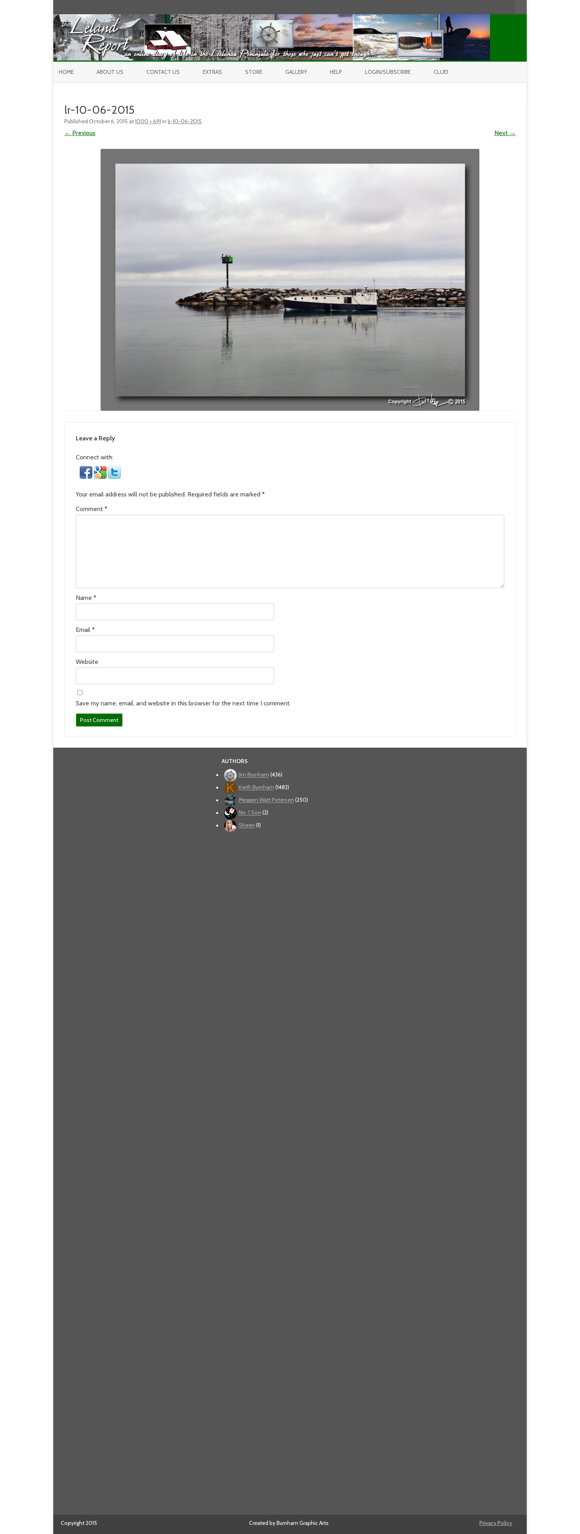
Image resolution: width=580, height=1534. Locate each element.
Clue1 (441, 71)
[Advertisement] (290, 1170)
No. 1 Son (250, 812)
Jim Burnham (254, 774)
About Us (110, 71)
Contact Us (163, 71)
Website (87, 661)
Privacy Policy (495, 1522)
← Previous (79, 133)
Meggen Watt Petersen (266, 800)
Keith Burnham (256, 787)
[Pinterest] (501, 7)
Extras (212, 71)
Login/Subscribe (388, 71)
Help (336, 71)
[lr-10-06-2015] (290, 280)
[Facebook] (476, 7)
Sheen (247, 825)
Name (86, 598)
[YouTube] (484, 7)
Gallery (296, 71)
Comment (91, 509)
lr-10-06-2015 (185, 121)
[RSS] (509, 7)
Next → (505, 133)
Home (66, 71)
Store (253, 71)
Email (85, 630)
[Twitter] (467, 7)
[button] (87, 476)
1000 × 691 (148, 121)
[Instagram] (492, 7)
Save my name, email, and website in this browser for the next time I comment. (183, 703)
